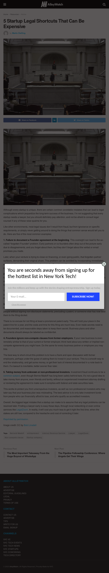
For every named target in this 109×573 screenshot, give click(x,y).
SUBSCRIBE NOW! (83, 296)
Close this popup (19, 305)
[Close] (104, 264)
